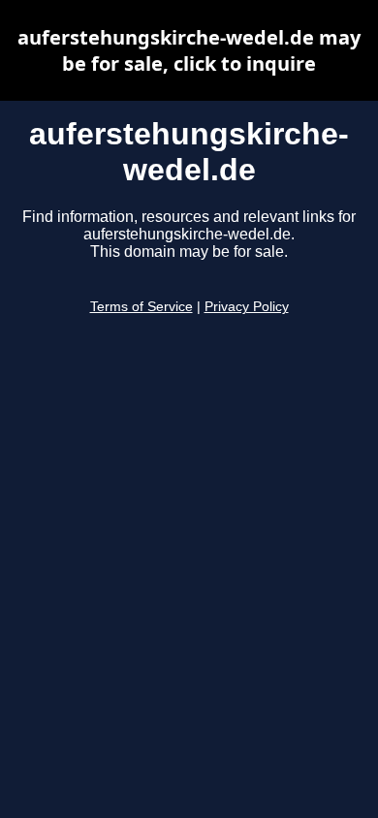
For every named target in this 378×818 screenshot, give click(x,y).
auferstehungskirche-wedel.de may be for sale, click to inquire (189, 50)
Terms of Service (141, 306)
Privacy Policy (247, 306)
